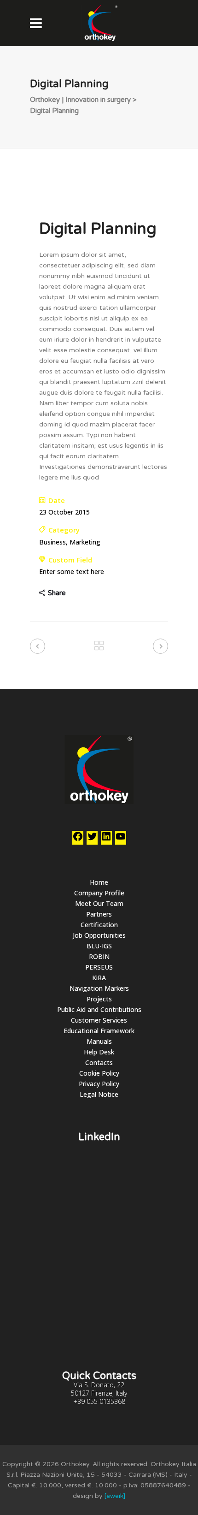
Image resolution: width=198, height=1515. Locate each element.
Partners (99, 914)
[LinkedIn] (106, 839)
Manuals (99, 1041)
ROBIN (99, 956)
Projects (99, 998)
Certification (99, 924)
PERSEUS (99, 967)
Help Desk (99, 1051)
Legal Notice (99, 1094)
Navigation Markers (99, 988)
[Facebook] (77, 839)
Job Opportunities (99, 935)
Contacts (99, 1062)
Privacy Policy (99, 1083)
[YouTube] (120, 839)
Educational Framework (99, 1030)
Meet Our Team (99, 903)
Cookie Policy (99, 1073)
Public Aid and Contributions (99, 1009)
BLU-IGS (99, 945)
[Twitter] (92, 839)
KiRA (99, 977)
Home (99, 882)
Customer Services (99, 1020)
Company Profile (99, 892)
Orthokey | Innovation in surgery (80, 99)
